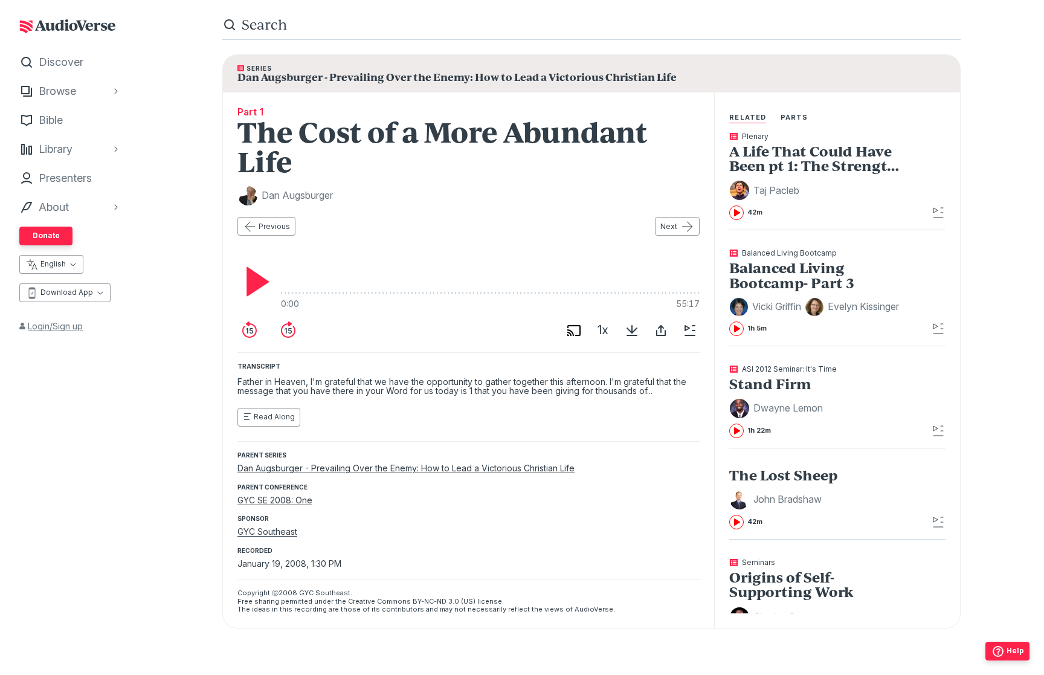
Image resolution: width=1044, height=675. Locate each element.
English (53, 263)
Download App (66, 292)
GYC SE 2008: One (274, 500)
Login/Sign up (55, 326)
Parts (794, 117)
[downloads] (632, 330)
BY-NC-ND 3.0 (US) (444, 601)
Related (747, 117)
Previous (274, 226)
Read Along (274, 416)
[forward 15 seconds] (288, 330)
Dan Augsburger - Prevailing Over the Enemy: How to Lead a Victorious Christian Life (406, 468)
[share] (661, 330)
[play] (254, 281)
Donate (46, 235)
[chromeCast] (574, 330)
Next (668, 226)
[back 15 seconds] (249, 330)
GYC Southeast (267, 531)
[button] (766, 190)
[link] (815, 176)
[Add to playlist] (690, 330)
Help (1015, 650)
